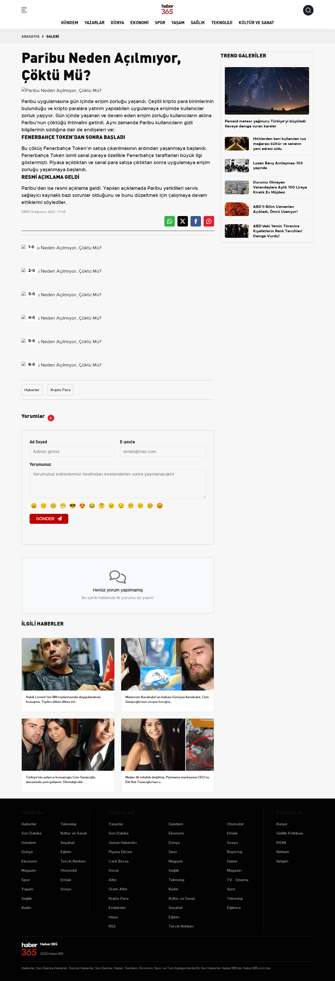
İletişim (282, 861)
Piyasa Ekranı (120, 851)
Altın (112, 879)
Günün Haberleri (123, 842)
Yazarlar (94, 22)
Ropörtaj (234, 851)
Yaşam (178, 22)
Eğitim (65, 851)
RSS (112, 926)
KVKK (281, 842)
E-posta (127, 441)
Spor (160, 22)
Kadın (26, 907)
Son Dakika (31, 833)
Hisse (113, 917)
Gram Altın (118, 889)
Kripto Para (60, 389)
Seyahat (67, 842)
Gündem (69, 22)
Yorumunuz (40, 464)
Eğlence (234, 907)
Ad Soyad (38, 441)
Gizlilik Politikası (289, 833)
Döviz (114, 870)
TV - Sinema (237, 879)
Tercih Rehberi (73, 861)
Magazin (28, 870)
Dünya (117, 22)
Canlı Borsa (119, 861)
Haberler (32, 389)
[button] (24, 11)
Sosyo (65, 889)
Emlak (65, 879)
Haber (232, 861)
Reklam (282, 851)
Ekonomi (139, 22)
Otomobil (68, 870)
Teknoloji (221, 22)
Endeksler (117, 907)
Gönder (45, 518)
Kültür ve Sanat (256, 22)
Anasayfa (30, 36)
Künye (281, 824)
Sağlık (198, 22)
